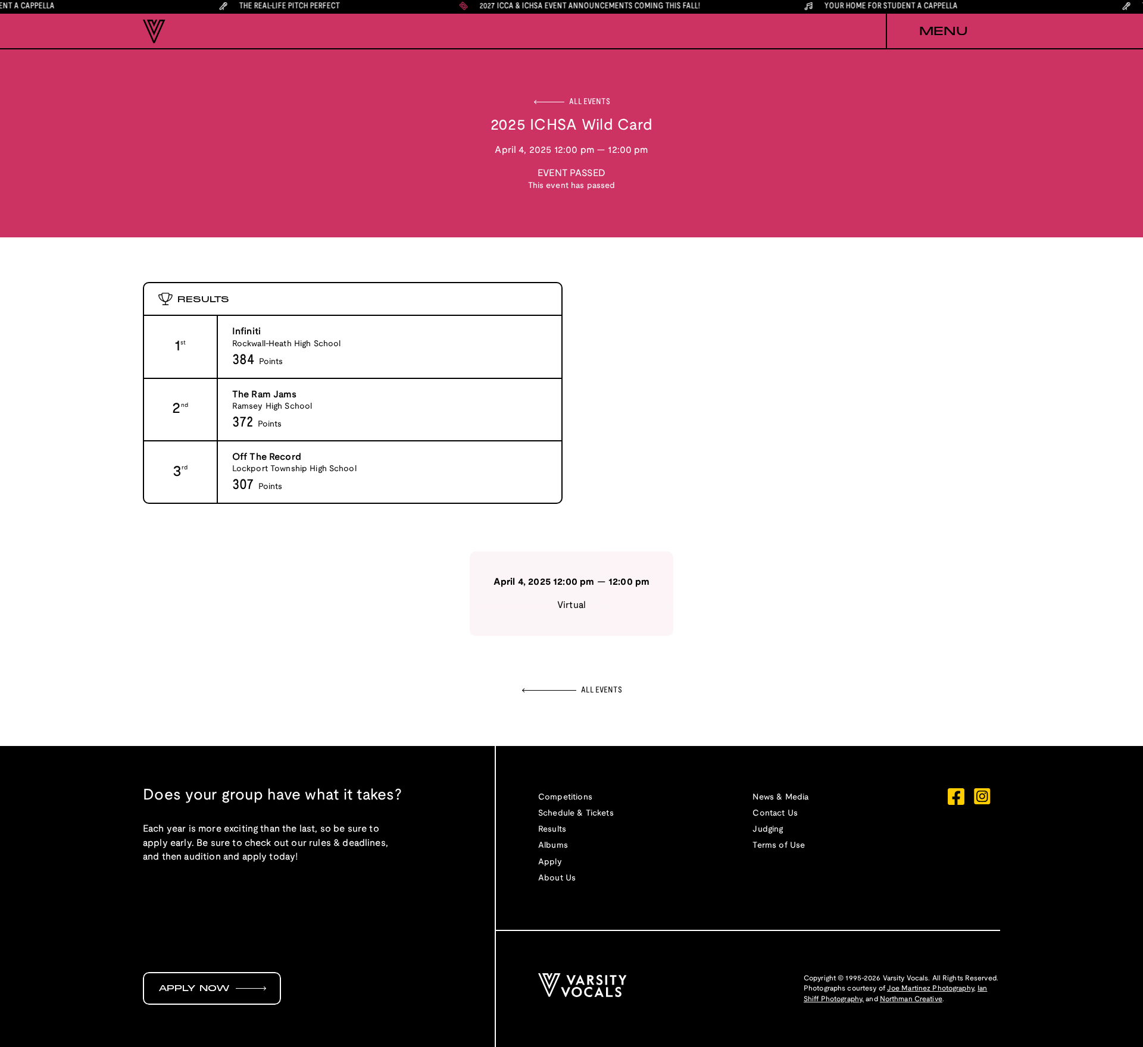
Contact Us (775, 813)
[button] (943, 31)
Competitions (565, 797)
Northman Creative (911, 999)
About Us (557, 878)
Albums (553, 845)
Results (552, 829)
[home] (154, 31)
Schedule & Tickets (576, 813)
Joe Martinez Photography (930, 988)
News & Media (780, 797)
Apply (550, 862)
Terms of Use (778, 845)
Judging (767, 829)
